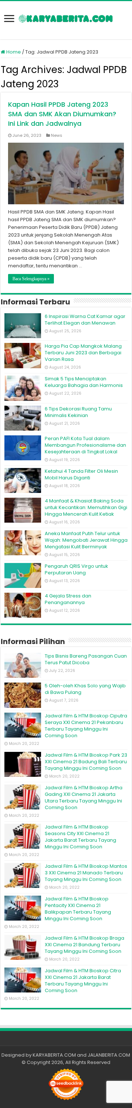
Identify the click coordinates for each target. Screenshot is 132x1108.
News (56, 135)
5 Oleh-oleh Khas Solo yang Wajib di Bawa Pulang (85, 689)
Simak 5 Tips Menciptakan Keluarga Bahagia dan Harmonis (84, 382)
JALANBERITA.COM (109, 1055)
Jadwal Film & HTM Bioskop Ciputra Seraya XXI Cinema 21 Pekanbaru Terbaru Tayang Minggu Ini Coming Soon (86, 725)
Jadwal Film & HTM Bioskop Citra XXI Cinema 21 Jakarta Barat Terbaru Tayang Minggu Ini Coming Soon (83, 980)
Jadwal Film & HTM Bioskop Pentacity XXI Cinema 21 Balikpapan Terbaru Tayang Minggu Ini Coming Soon (78, 908)
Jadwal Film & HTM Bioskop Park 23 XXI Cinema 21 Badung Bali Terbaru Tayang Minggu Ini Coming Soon (86, 762)
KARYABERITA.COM (54, 1055)
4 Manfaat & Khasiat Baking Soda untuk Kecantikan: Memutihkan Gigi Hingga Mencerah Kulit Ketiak (86, 507)
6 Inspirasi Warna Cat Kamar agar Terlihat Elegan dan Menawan (85, 319)
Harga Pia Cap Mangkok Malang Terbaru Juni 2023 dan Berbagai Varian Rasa (83, 353)
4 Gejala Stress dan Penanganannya (68, 599)
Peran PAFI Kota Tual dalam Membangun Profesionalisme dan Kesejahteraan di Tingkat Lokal (85, 445)
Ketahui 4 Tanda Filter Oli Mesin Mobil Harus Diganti (81, 474)
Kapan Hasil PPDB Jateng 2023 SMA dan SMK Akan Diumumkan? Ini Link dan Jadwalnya (62, 114)
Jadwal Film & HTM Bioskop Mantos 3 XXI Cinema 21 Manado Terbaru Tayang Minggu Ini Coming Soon (86, 873)
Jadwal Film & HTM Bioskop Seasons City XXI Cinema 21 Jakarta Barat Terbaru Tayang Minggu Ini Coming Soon (80, 836)
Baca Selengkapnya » (31, 278)
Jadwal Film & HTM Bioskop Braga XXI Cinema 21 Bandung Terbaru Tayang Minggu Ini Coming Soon (84, 945)
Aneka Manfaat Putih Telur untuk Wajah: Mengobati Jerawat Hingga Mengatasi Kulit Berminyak (86, 540)
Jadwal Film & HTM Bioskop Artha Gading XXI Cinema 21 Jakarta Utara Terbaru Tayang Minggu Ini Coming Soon (83, 797)
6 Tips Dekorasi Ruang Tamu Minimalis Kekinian (78, 412)
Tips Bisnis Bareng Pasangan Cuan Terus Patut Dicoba (86, 659)
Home (13, 51)
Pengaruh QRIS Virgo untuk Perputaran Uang (76, 569)
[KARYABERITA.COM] (66, 20)
